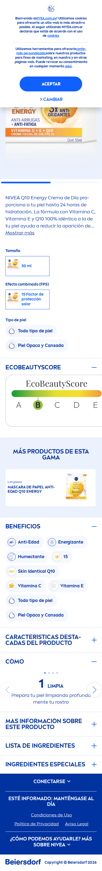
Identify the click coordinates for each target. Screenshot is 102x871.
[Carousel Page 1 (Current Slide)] (45, 673)
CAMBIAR (53, 99)
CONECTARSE (49, 781)
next (94, 690)
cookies (53, 36)
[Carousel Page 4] (57, 673)
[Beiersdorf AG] (23, 863)
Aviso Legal (76, 823)
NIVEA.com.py (46, 18)
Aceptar (51, 84)
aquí (68, 66)
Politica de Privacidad (36, 823)
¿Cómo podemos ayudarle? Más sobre (51, 842)
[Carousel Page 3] (53, 673)
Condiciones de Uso (51, 814)
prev (8, 690)
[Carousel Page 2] (49, 673)
